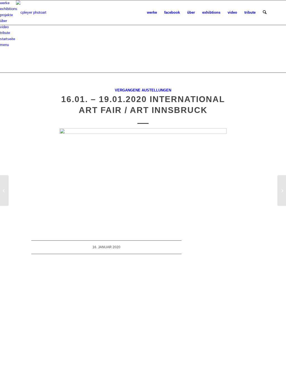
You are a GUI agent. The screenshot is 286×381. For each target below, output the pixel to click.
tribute (5, 33)
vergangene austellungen (143, 90)
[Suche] (264, 12)
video (4, 27)
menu (4, 45)
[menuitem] (152, 12)
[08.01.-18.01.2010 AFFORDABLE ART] (4, 190)
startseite (7, 39)
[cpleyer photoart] (31, 12)
